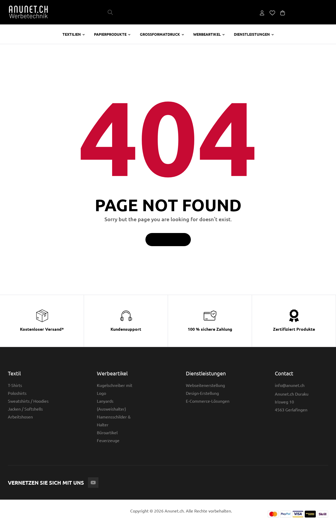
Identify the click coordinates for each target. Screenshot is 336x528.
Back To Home (165, 239)
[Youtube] (93, 482)
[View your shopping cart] (282, 12)
